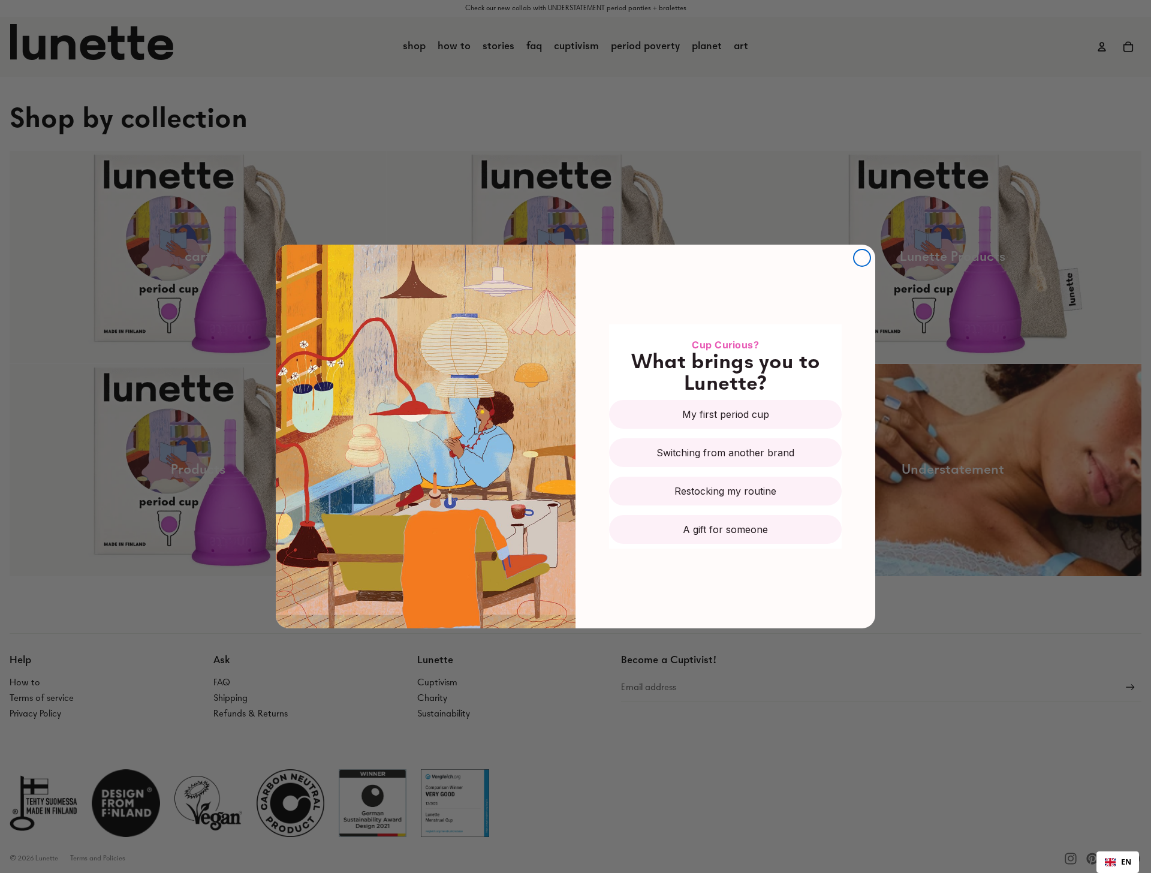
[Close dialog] (862, 257)
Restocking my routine (725, 491)
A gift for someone (725, 529)
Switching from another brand (725, 453)
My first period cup (725, 414)
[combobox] (1117, 862)
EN (1126, 862)
